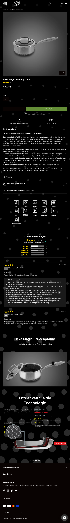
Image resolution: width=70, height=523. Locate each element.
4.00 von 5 (39, 240)
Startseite (5, 9)
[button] (62, 4)
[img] (8, 265)
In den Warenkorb (46, 109)
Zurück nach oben (35, 460)
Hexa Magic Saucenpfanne (16, 9)
